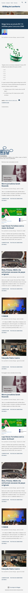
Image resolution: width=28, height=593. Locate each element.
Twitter (12, 2)
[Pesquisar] (22, 2)
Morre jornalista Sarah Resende (11, 185)
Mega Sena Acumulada (11, 100)
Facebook (3, 2)
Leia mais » (4, 200)
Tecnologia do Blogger (14, 587)
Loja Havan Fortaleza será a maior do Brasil (13, 227)
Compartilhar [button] (5, 102)
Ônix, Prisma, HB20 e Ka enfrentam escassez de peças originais (13, 272)
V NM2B (5, 316)
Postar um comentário (16, 198)
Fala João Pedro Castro (11, 358)
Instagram (8, 2)
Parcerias (15, 2)
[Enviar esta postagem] (19, 100)
